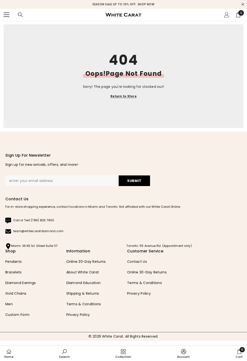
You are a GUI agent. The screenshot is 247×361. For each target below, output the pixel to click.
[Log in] (226, 14)
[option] (123, 4)
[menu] (6, 15)
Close (243, 4)
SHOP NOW (146, 4)
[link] (64, 353)
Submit (134, 180)
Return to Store (123, 96)
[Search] (20, 15)
